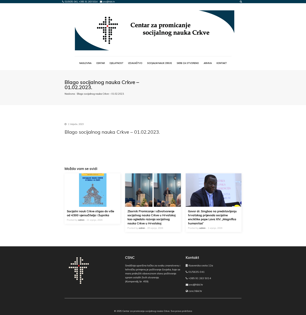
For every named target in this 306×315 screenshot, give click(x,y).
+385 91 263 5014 (199, 278)
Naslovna (85, 63)
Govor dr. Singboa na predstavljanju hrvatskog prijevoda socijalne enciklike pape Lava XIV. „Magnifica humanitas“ (212, 217)
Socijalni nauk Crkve (159, 63)
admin (81, 219)
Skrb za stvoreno (188, 63)
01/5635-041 (196, 271)
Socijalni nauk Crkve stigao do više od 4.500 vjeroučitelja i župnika (90, 213)
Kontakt (222, 63)
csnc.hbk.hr (195, 291)
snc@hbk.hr (196, 284)
